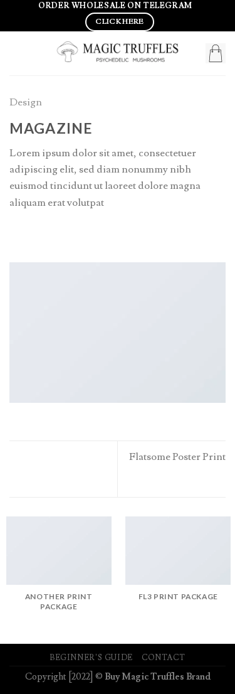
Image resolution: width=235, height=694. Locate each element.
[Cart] (216, 53)
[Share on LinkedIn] (96, 234)
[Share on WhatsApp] (17, 234)
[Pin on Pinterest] (80, 234)
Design (25, 102)
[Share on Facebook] (33, 234)
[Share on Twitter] (49, 234)
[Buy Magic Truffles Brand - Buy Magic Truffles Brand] (117, 53)
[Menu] (17, 53)
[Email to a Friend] (65, 234)
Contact (163, 658)
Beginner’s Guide (91, 658)
